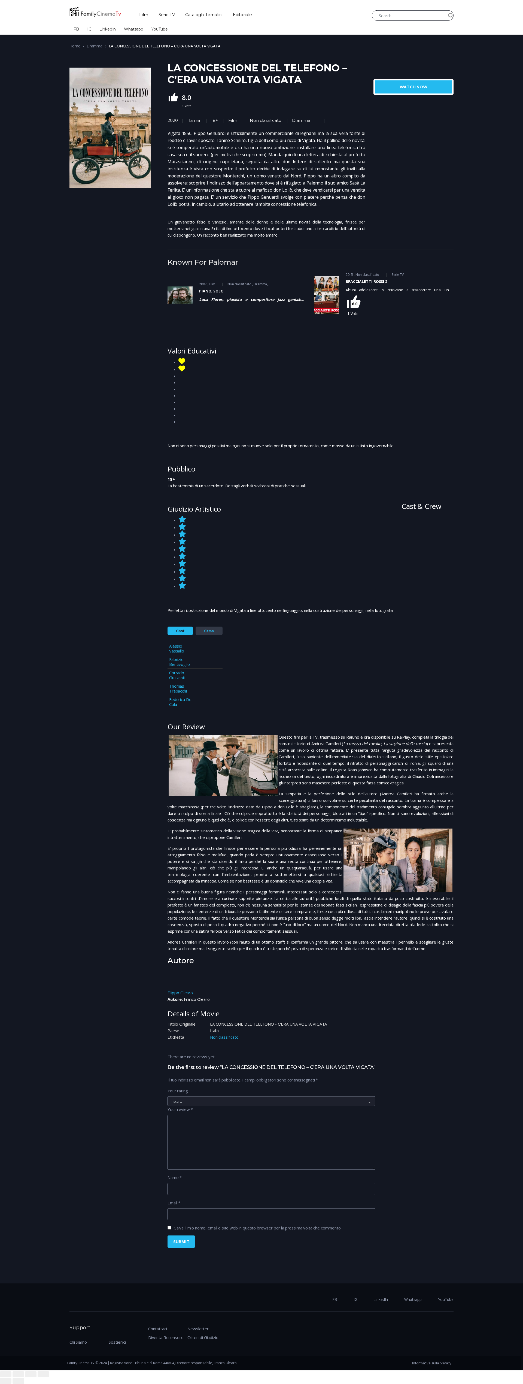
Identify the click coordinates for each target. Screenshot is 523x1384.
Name (175, 1177)
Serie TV (167, 14)
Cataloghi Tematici (204, 14)
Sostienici (117, 1342)
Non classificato (265, 120)
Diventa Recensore (165, 1337)
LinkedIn (107, 29)
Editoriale (242, 14)
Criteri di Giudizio (202, 1337)
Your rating (178, 1090)
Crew (209, 630)
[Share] (18, 1374)
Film (143, 14)
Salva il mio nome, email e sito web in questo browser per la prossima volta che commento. (258, 1228)
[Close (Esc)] (5, 1374)
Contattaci (157, 1328)
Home (74, 46)
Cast (180, 630)
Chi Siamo (78, 1342)
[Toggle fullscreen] (31, 1374)
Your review (180, 1109)
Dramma (94, 46)
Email (174, 1202)
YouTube (159, 29)
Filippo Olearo (180, 992)
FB (76, 29)
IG (89, 29)
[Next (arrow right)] (18, 1381)
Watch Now (413, 86)
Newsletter (198, 1328)
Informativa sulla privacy (431, 1363)
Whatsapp (133, 29)
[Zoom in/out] (43, 1374)
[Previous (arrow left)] (5, 1381)
